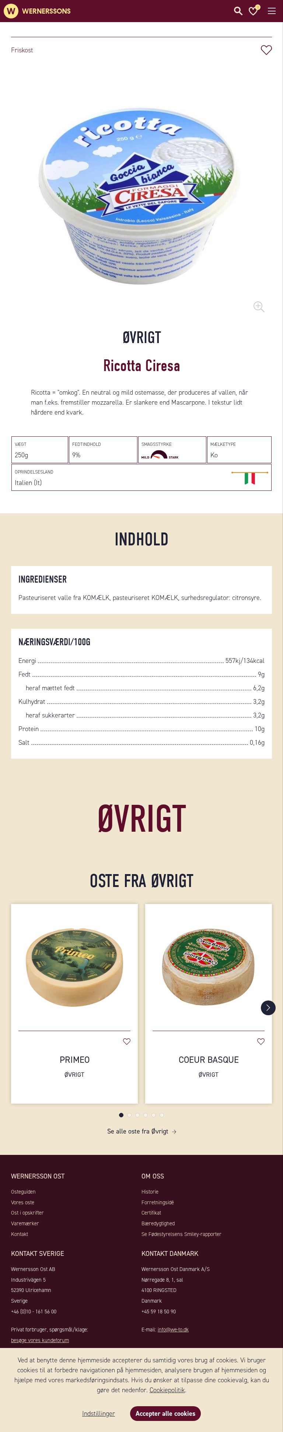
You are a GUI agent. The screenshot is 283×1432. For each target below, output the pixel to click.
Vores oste (22, 1202)
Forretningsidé (158, 1202)
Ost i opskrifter (27, 1212)
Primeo (75, 1066)
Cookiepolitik (167, 1390)
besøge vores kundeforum (40, 1340)
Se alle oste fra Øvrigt (137, 1131)
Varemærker (25, 1223)
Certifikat (151, 1212)
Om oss (153, 1176)
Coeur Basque (209, 1066)
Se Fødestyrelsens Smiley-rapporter (181, 1234)
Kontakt (19, 1234)
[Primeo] (74, 963)
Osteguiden (23, 1191)
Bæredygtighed (158, 1223)
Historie (150, 1191)
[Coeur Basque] (208, 963)
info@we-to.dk (173, 1329)
